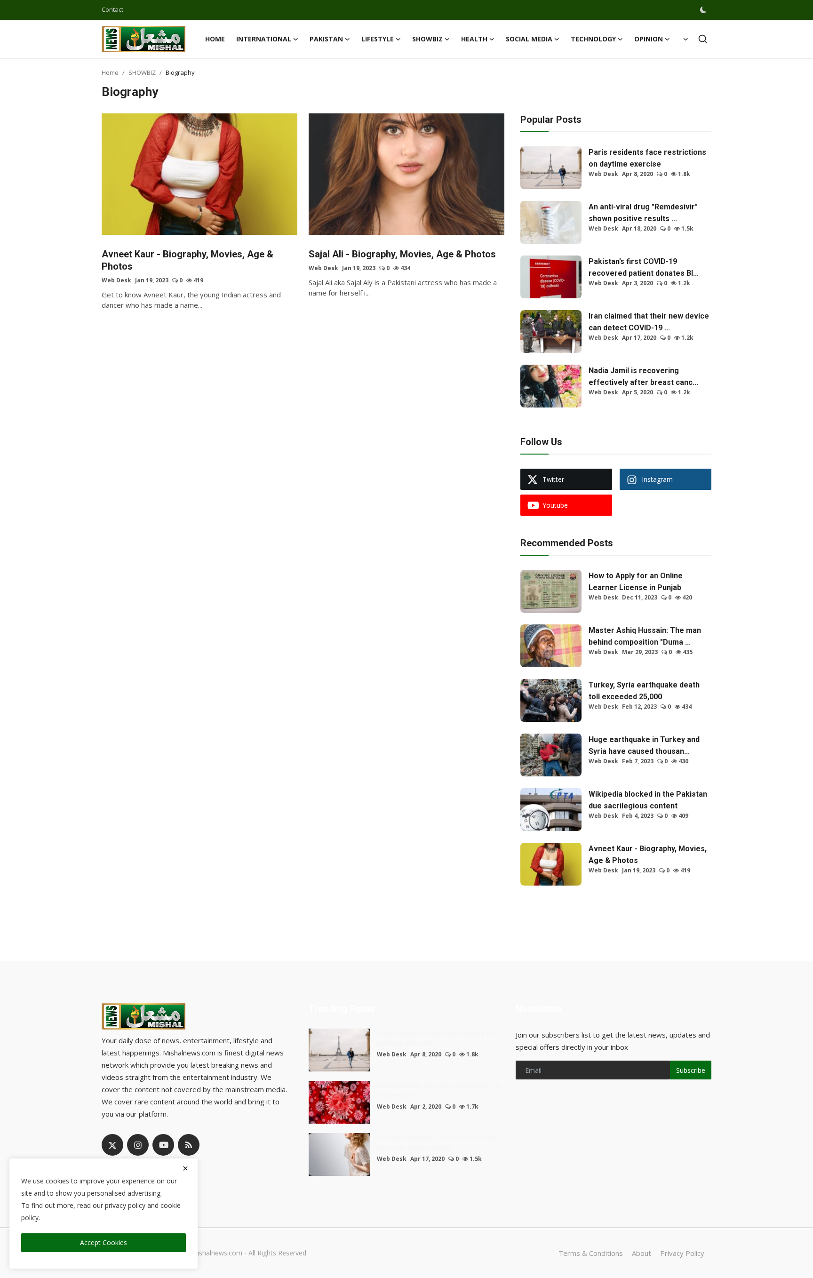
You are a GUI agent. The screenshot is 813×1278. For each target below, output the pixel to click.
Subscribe (690, 1070)
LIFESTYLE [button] (377, 38)
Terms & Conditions (590, 1253)
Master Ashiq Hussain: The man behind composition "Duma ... (645, 636)
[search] (702, 39)
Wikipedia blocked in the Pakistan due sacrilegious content (648, 800)
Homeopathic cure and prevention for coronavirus (439, 1090)
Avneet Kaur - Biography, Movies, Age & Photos (187, 260)
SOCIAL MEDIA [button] (529, 38)
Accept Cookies (103, 1242)
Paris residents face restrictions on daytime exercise (647, 158)
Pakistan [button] (326, 38)
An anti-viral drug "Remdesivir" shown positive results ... (643, 212)
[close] (185, 1168)
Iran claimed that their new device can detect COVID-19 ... (649, 322)
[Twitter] (112, 1145)
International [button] (263, 38)
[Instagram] (138, 1145)
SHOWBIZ (142, 72)
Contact (112, 9)
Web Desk (116, 280)
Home (215, 38)
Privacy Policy (682, 1253)
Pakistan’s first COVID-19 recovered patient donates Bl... (644, 267)
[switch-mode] (704, 10)
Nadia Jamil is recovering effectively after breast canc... (643, 376)
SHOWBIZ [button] (427, 38)
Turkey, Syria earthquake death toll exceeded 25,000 (644, 690)
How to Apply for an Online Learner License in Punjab (636, 581)
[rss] (188, 1145)
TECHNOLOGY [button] (593, 38)
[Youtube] (163, 1145)
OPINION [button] (648, 38)
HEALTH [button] (474, 38)
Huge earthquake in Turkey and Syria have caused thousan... (644, 745)
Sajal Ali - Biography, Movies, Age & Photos (402, 254)
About (641, 1253)
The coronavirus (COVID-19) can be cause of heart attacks (436, 1142)
